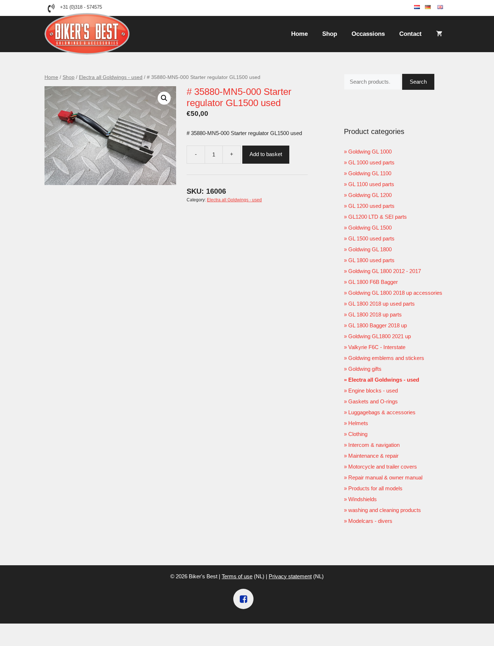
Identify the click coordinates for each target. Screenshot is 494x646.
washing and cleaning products (384, 510)
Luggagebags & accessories (382, 412)
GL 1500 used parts (371, 238)
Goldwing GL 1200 (370, 195)
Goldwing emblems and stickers (386, 358)
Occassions (368, 33)
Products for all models (375, 488)
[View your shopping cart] (439, 34)
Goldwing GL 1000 (370, 151)
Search (418, 82)
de (434, 7)
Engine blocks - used (373, 390)
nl (422, 7)
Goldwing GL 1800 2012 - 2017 (384, 271)
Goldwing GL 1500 (370, 228)
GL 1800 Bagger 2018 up (377, 325)
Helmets (358, 423)
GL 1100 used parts (371, 184)
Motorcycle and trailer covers (382, 466)
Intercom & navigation (374, 445)
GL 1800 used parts (371, 260)
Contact (410, 33)
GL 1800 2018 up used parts (381, 304)
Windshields (362, 499)
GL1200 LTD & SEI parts (377, 217)
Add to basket (266, 154)
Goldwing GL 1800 (370, 249)
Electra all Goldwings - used (110, 77)
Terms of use (237, 576)
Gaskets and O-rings (373, 401)
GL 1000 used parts (371, 162)
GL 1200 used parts (371, 206)
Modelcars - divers (370, 521)
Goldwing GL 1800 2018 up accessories (395, 293)
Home (299, 33)
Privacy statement (290, 576)
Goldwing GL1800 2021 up (379, 336)
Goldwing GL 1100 (369, 173)
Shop (329, 33)
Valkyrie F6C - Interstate (376, 347)
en (446, 7)
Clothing (357, 434)
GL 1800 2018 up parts (375, 314)
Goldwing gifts (365, 369)
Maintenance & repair (373, 456)
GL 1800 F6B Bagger (373, 282)
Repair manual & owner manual (385, 477)
